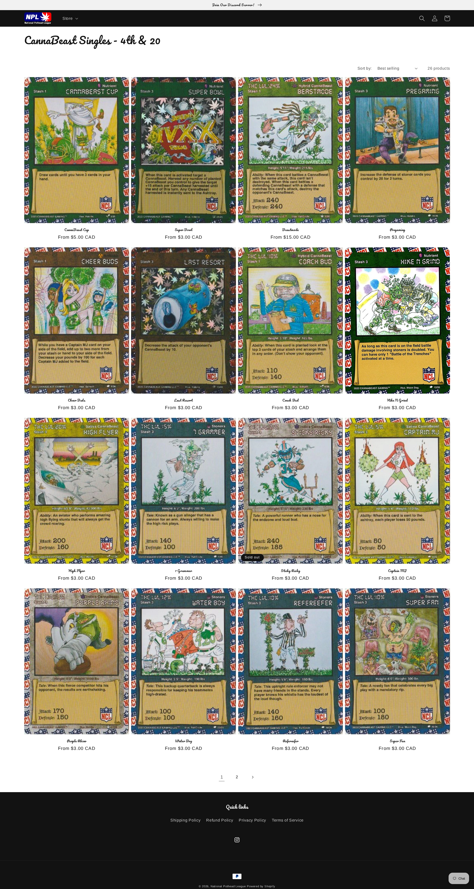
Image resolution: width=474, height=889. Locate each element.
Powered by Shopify (261, 886)
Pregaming (397, 230)
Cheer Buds (76, 400)
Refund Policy (219, 820)
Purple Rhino (76, 741)
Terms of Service (288, 820)
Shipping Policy (185, 820)
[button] (69, 18)
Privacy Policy (252, 820)
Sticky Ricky (290, 571)
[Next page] (252, 777)
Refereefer (290, 741)
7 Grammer (183, 571)
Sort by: (364, 68)
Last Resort (183, 400)
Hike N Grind (397, 400)
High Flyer (76, 571)
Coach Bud (290, 400)
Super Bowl (183, 230)
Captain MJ (397, 571)
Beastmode (290, 230)
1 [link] (221, 777)
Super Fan (397, 741)
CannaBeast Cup (76, 230)
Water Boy (183, 741)
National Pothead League (228, 886)
